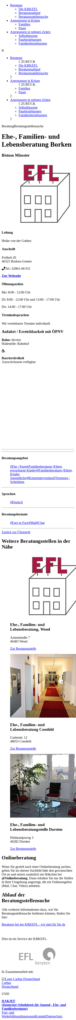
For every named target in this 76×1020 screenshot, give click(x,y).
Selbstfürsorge (28, 36)
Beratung (16, 5)
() (34, 1004)
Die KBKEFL (28, 9)
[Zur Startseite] (29, 964)
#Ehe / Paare (18, 466)
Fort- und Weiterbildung (11, 1014)
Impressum (27, 1016)
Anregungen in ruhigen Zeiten (30, 32)
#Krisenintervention (40, 478)
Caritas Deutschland (10, 984)
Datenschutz (54, 1016)
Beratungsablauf (29, 13)
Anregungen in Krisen (25, 20)
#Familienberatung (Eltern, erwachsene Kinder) (36, 468)
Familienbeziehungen (33, 43)
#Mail (33, 523)
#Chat (41, 523)
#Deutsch (16, 502)
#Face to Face (19, 523)
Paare (22, 28)
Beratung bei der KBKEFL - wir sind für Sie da (33, 924)
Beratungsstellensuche (33, 16)
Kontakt (40, 1016)
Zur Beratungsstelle (23, 648)
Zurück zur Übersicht (16, 532)
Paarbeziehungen (30, 39)
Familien (24, 24)
